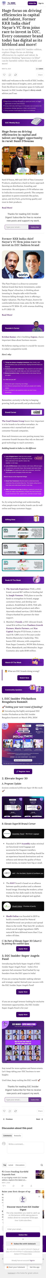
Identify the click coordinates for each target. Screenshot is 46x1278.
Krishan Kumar (9, 337)
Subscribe (32, 3)
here (27, 943)
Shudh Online (12, 916)
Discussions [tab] (20, 1165)
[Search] (41, 1165)
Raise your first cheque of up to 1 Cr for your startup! (16, 1193)
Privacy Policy (27, 1254)
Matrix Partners (22, 628)
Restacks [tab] (17, 1136)
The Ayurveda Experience (17, 589)
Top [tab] (4, 1165)
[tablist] (12, 1135)
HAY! (12, 883)
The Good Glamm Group (13, 421)
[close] (39, 1196)
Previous (9, 1119)
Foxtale (18, 621)
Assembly (25, 843)
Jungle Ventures (16, 595)
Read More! (7, 207)
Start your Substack (17, 1267)
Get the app (34, 1267)
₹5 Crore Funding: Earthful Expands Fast (15, 1173)
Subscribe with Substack (25, 1243)
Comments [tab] (7, 1136)
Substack (11, 1273)
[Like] (4, 74)
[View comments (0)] (10, 74)
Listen (40, 69)
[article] (23, 1178)
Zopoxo (33, 337)
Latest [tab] (10, 1165)
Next (38, 1119)
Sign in (41, 3)
